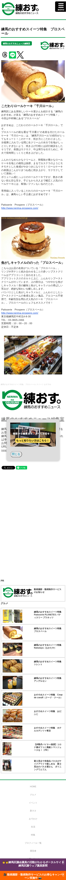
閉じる (16, 454)
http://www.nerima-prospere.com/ (19, 208)
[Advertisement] (33, 511)
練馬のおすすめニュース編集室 (16, 43)
